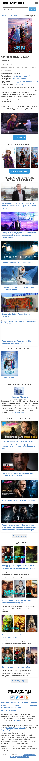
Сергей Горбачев (8, 730)
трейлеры (5, 702)
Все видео (19, 138)
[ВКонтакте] (12, 697)
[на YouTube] (22, 697)
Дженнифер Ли (25, 76)
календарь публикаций (11, 707)
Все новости (19, 536)
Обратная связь (29, 755)
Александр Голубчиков (15, 728)
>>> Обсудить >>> (17, 412)
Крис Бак (15, 76)
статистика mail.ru (9, 710)
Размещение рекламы (19, 757)
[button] (35, 157)
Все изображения (19, 171)
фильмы (24, 702)
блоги (3, 705)
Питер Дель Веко (18, 82)
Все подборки (19, 681)
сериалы (33, 702)
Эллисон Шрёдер (19, 79)
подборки (33, 705)
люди (17, 705)
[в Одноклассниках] (27, 697)
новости (15, 702)
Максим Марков (19, 397)
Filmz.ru (17, 720)
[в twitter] (17, 697)
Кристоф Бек (19, 84)
